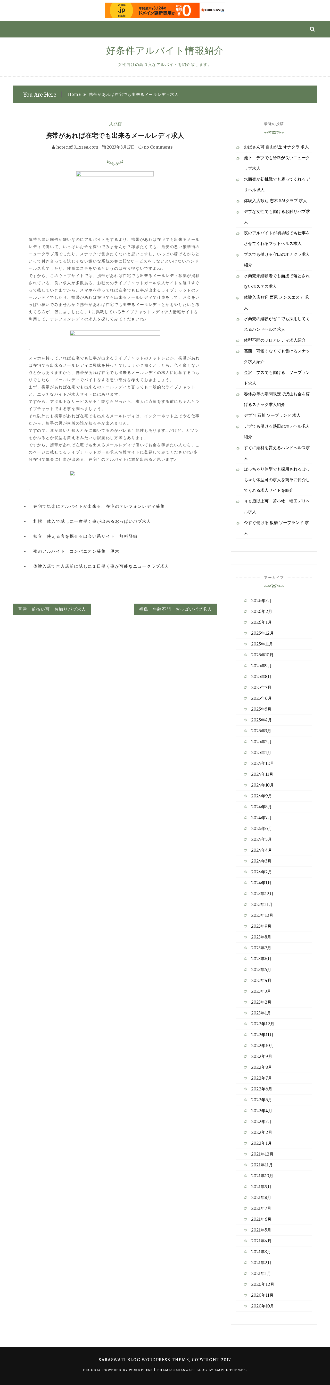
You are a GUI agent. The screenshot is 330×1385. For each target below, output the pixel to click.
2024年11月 (262, 774)
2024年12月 (262, 763)
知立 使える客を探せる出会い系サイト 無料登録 (85, 536)
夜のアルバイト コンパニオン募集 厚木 (76, 551)
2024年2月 (261, 871)
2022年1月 (261, 1143)
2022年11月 (262, 1034)
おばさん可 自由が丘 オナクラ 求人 (276, 146)
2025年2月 (261, 741)
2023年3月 (261, 991)
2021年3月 (261, 1251)
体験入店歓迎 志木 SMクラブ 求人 (275, 200)
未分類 (115, 124)
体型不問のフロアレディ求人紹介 (275, 340)
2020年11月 (262, 1295)
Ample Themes (230, 1370)
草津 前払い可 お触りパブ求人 (52, 609)
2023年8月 (261, 937)
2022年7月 (261, 1078)
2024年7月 (261, 817)
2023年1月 (261, 1012)
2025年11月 (262, 644)
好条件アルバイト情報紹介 (165, 50)
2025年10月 (262, 654)
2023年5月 (261, 969)
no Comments (158, 147)
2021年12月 (262, 1154)
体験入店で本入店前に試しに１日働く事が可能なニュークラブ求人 (101, 566)
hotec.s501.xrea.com (77, 147)
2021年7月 (261, 1208)
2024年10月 (262, 785)
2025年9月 (261, 665)
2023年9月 (261, 926)
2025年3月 (261, 730)
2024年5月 (261, 839)
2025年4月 (261, 719)
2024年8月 (261, 806)
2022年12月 (262, 1023)
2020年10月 (262, 1306)
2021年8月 (261, 1197)
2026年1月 (261, 622)
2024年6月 (261, 828)
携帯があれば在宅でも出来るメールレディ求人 (115, 135)
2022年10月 (262, 1045)
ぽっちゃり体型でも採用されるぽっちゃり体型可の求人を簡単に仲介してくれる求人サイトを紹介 (277, 479)
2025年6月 (261, 698)
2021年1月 (261, 1273)
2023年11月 (262, 904)
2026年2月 (261, 611)
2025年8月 (261, 676)
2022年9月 (261, 1056)
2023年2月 (261, 1002)
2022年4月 (261, 1110)
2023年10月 (262, 915)
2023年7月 (261, 947)
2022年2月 (261, 1132)
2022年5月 (261, 1099)
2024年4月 (261, 850)
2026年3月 (261, 600)
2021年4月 (261, 1240)
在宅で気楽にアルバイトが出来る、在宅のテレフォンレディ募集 (99, 506)
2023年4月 (261, 980)
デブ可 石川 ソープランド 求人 (272, 415)
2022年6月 (261, 1088)
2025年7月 (261, 687)
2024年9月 (261, 795)
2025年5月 (261, 709)
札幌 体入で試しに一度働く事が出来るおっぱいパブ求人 (92, 521)
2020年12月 (262, 1284)
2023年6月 (261, 958)
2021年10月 (262, 1175)
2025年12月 (262, 633)
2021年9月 (261, 1186)
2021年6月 (261, 1219)
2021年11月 (262, 1164)
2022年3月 (261, 1121)
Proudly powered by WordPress (118, 1370)
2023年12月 (262, 893)
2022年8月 (261, 1067)
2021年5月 (261, 1230)
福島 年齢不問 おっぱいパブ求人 (175, 609)
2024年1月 (261, 882)
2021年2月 (261, 1262)
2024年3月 (261, 861)
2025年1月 (261, 752)
